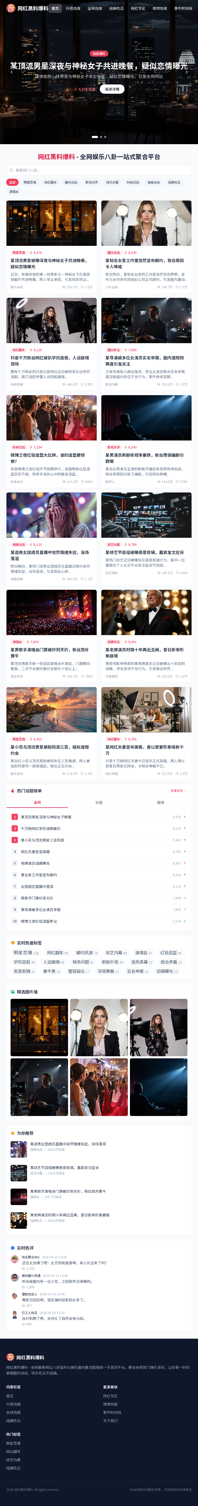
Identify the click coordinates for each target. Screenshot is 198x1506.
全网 (37, 802)
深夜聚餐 (108, 971)
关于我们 (110, 1420)
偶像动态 (153, 182)
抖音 (99, 802)
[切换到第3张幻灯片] (105, 137)
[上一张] (11, 72)
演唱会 (14, 191)
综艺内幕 (112, 182)
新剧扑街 (112, 962)
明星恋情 (30, 182)
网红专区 (138, 8)
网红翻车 (50, 182)
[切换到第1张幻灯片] (95, 137)
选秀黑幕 (141, 962)
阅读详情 (112, 89)
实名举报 (137, 971)
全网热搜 (95, 8)
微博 (160, 802)
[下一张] (187, 72)
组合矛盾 (171, 962)
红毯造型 (171, 952)
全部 (12, 182)
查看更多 (177, 791)
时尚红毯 (133, 182)
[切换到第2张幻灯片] (101, 137)
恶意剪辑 (24, 971)
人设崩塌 (53, 962)
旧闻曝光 (167, 971)
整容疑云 (78, 971)
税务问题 (83, 962)
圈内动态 (71, 182)
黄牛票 (51, 971)
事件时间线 (183, 8)
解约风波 (86, 952)
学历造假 (24, 962)
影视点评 (92, 182)
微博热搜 (160, 8)
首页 (55, 8)
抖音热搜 (73, 8)
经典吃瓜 (116, 8)
